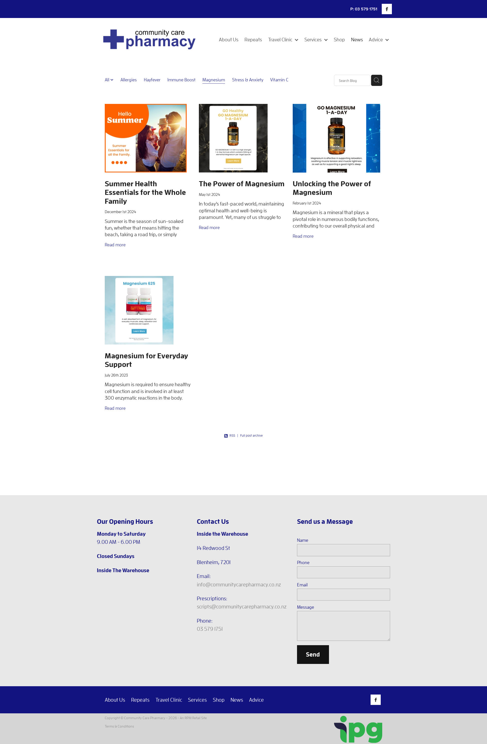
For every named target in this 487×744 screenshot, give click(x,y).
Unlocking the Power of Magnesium (332, 187)
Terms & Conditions (119, 726)
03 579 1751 (210, 629)
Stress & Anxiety (247, 79)
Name (302, 540)
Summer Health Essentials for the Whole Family (145, 192)
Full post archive (251, 435)
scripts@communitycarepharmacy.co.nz (242, 606)
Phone (303, 562)
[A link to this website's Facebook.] (387, 9)
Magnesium (213, 79)
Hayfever (152, 79)
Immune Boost (181, 79)
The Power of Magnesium (242, 183)
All (107, 79)
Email (302, 585)
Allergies (128, 79)
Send (313, 654)
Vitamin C (279, 79)
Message (305, 607)
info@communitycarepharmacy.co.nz (239, 584)
